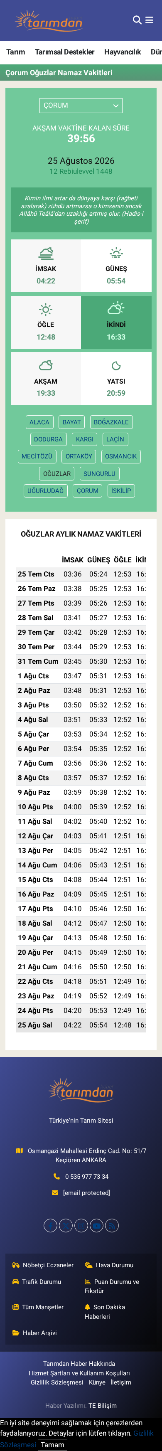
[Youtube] (96, 1225)
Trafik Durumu (41, 1282)
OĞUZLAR (57, 474)
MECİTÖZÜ (37, 456)
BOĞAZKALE (111, 422)
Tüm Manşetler (43, 1307)
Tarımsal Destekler (65, 51)
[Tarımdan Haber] (49, 20)
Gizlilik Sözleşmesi (57, 1382)
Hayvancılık (122, 51)
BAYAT (72, 422)
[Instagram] (81, 1225)
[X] (66, 1225)
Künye (97, 1382)
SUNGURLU (99, 474)
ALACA (39, 422)
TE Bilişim (102, 1405)
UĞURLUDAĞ (45, 491)
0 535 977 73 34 (86, 1176)
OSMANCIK (121, 456)
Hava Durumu (114, 1265)
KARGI (84, 439)
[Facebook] (50, 1225)
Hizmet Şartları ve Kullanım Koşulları (79, 1373)
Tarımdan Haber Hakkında (79, 1363)
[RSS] (112, 1225)
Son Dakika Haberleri (105, 1311)
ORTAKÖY (79, 456)
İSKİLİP (121, 491)
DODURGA (48, 439)
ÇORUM (87, 491)
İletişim (120, 1382)
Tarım (15, 51)
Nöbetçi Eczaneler (48, 1265)
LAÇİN (115, 439)
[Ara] (137, 20)
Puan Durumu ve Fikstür (112, 1286)
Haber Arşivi (40, 1333)
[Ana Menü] (149, 20)
